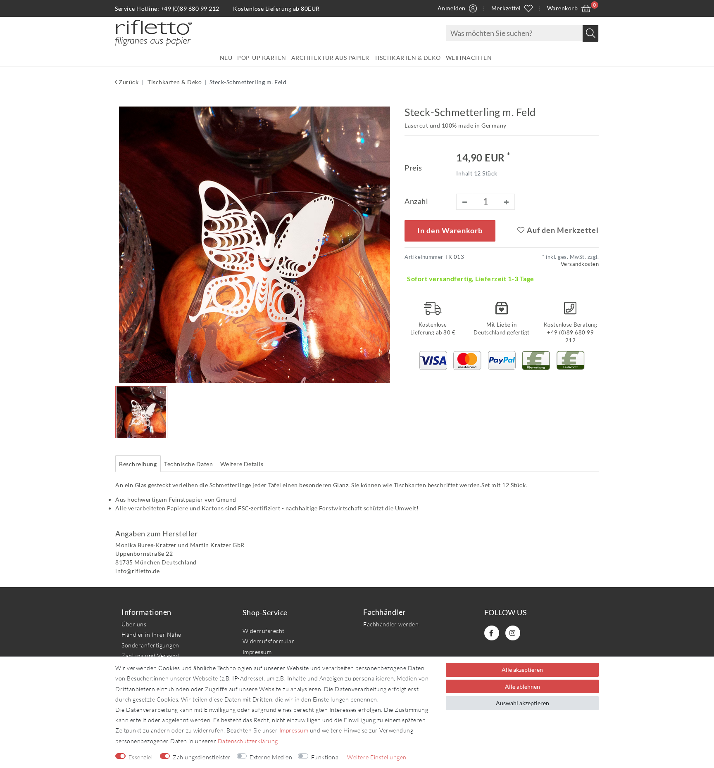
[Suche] (590, 33)
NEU (226, 57)
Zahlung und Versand (150, 655)
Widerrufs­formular (269, 641)
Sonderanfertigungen (150, 645)
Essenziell (141, 757)
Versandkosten (580, 264)
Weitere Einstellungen (377, 757)
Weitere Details (242, 463)
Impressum (257, 651)
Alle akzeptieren (522, 669)
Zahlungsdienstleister (202, 757)
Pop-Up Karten (261, 57)
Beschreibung (138, 463)
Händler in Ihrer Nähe (151, 634)
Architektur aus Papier (330, 57)
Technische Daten (188, 463)
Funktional (325, 757)
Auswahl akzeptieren (522, 702)
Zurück (127, 81)
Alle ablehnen (522, 686)
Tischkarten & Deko (407, 57)
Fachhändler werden (391, 624)
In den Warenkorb (450, 230)
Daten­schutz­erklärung (248, 740)
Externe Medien (271, 757)
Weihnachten (469, 57)
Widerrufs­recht (264, 630)
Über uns (133, 624)
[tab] (138, 463)
